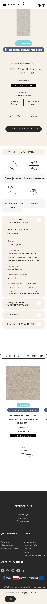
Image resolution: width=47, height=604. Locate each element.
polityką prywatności (27, 593)
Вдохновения (23, 521)
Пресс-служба (30, 545)
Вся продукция (23, 451)
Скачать (5, 542)
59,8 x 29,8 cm (23, 95)
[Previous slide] (18, 457)
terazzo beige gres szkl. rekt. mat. (23, 422)
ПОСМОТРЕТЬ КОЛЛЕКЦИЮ (23, 129)
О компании (30, 542)
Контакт (28, 549)
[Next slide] (28, 457)
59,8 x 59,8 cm (23, 431)
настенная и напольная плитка (23, 415)
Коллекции (23, 518)
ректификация (23, 427)
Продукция (23, 515)
